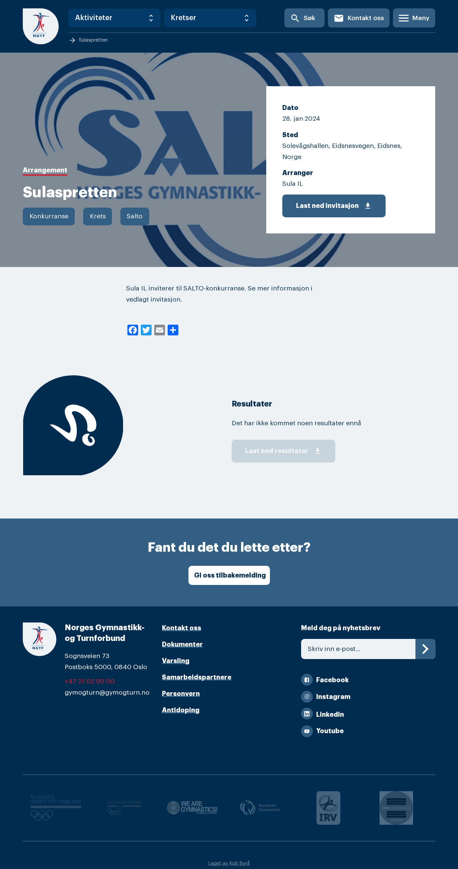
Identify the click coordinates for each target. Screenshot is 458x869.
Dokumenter (182, 644)
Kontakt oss (359, 18)
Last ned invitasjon (334, 206)
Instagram (333, 697)
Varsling (175, 661)
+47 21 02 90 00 (90, 681)
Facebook (332, 680)
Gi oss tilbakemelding (230, 575)
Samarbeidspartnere (196, 677)
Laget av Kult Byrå (229, 863)
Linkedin (330, 714)
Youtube (330, 731)
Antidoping (180, 710)
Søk (302, 18)
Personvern (181, 694)
